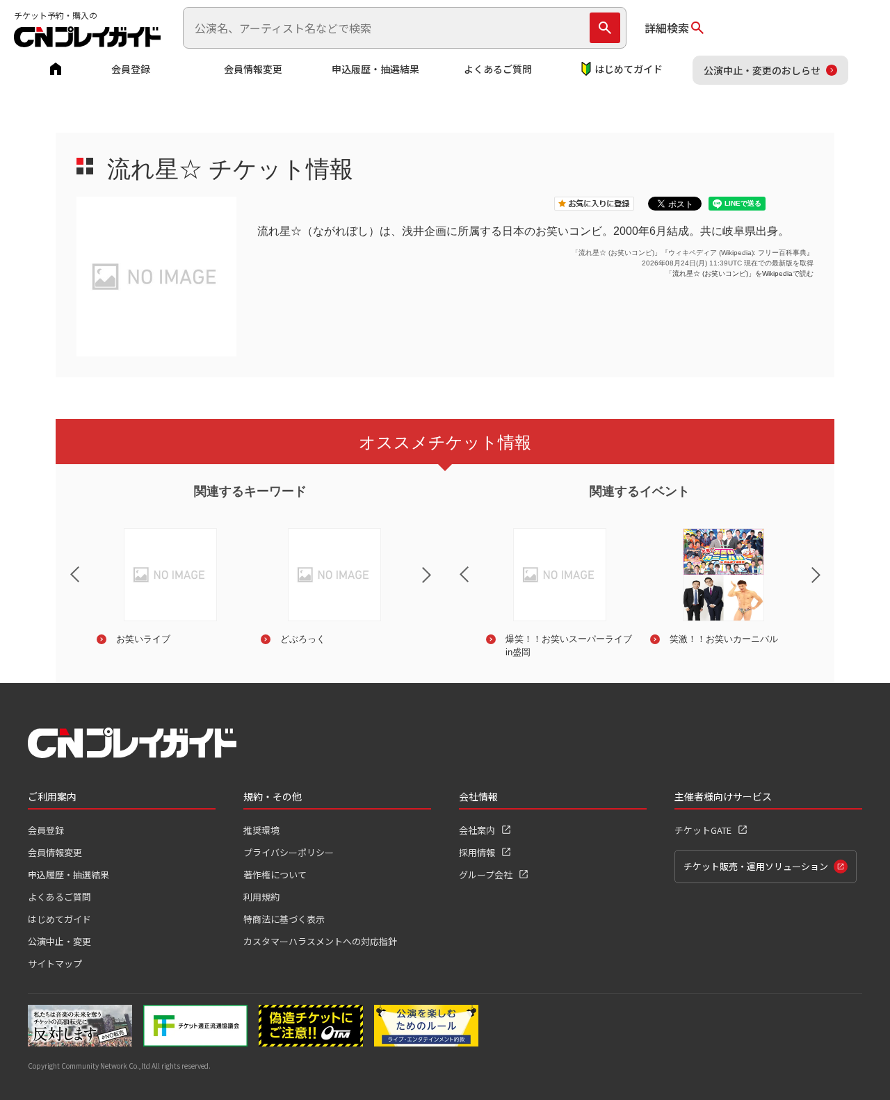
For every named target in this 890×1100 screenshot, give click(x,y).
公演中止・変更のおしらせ (762, 70)
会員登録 (130, 69)
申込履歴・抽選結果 (375, 69)
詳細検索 (667, 27)
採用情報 (477, 852)
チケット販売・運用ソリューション (755, 866)
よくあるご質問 (498, 69)
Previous (63, 565)
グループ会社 (485, 874)
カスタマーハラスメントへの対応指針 (320, 941)
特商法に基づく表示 (284, 919)
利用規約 (261, 896)
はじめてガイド (628, 69)
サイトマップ (55, 963)
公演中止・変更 (59, 941)
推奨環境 (261, 830)
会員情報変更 (253, 69)
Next (438, 583)
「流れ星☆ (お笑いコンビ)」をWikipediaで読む (739, 273)
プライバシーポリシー (288, 852)
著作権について (275, 874)
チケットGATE (702, 830)
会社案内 (477, 830)
